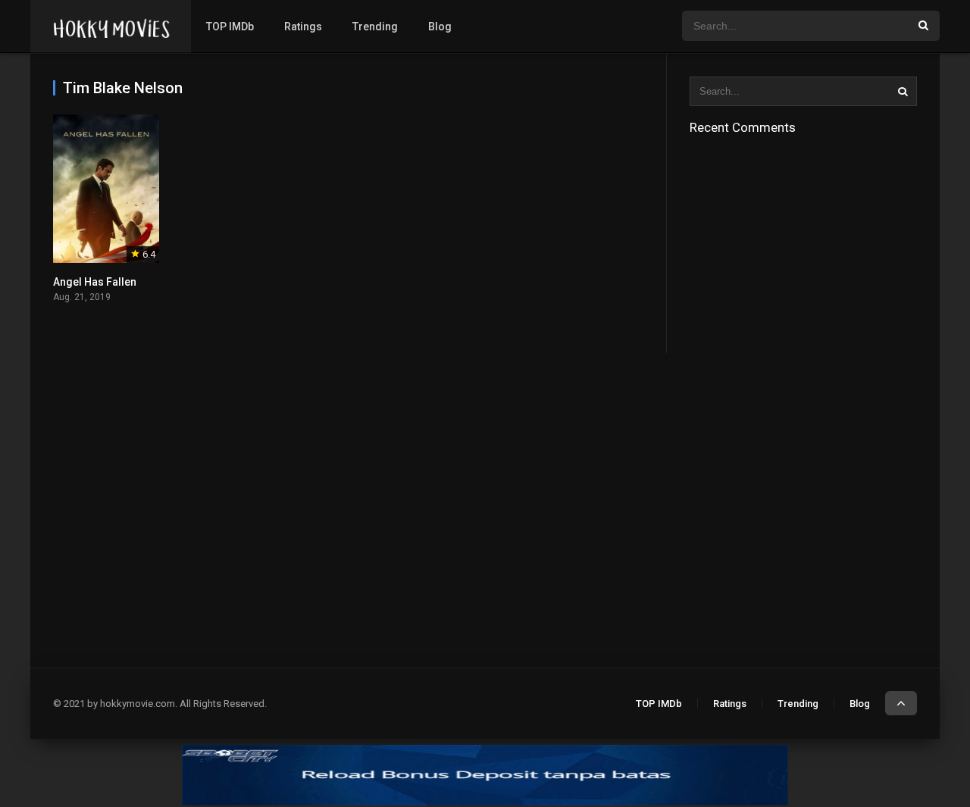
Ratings (303, 26)
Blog (440, 26)
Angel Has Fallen (94, 282)
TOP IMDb (230, 26)
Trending (375, 26)
